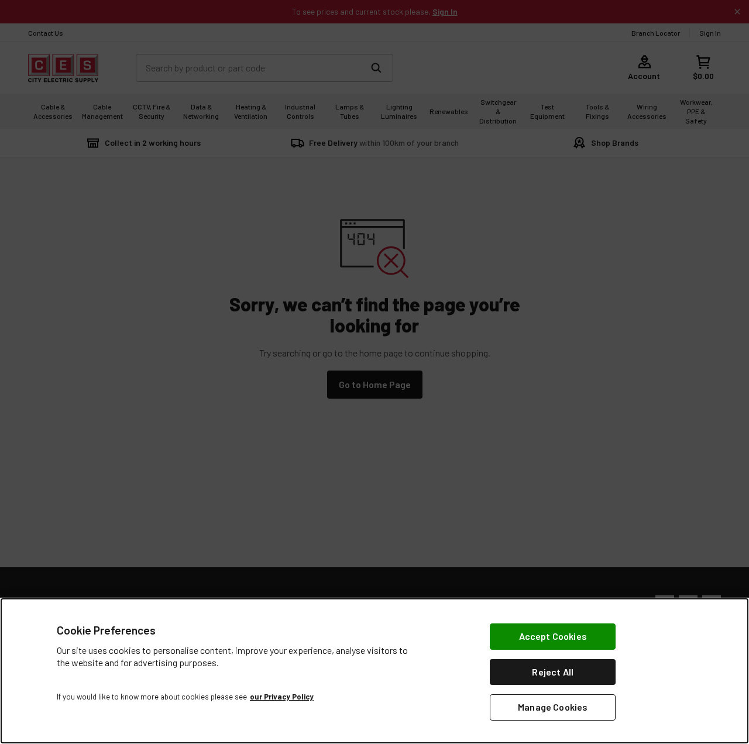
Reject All (552, 671)
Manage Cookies (552, 706)
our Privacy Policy (282, 696)
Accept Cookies (553, 636)
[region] (374, 671)
